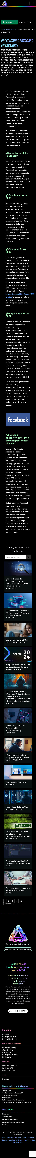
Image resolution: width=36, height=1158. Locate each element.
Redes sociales (11, 30)
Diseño (4, 1125)
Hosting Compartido (9, 1037)
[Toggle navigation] (32, 3)
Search (28, 557)
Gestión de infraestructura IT (12, 1093)
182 (21, 901)
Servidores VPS (7, 1068)
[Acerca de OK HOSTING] (18, 1013)
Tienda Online (7, 1117)
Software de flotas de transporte (13, 1100)
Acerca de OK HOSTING (18, 1011)
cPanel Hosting (7, 1050)
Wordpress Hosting (9, 1048)
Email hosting (7, 1057)
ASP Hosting (6, 1052)
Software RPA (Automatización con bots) (16, 1102)
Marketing (5, 1114)
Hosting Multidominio (9, 1039)
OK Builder (6, 1034)
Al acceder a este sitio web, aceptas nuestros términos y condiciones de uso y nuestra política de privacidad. (18, 1140)
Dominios (5, 1079)
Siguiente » (8, 903)
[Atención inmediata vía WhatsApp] (18, 951)
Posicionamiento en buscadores (13, 1122)
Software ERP (7, 1098)
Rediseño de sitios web (10, 1119)
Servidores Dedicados (9, 1066)
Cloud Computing (8, 1070)
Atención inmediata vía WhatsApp (19, 949)
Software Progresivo (9, 1095)
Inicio (3, 30)
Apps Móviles (7, 1091)
